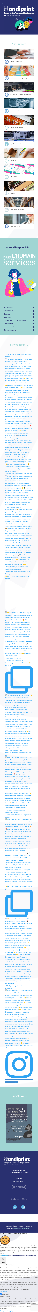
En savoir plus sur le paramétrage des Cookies (22, 1255)
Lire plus (19, 1136)
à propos (19, 1178)
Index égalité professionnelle (19, 1110)
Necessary (5, 1294)
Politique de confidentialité (21, 1228)
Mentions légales (19, 1181)
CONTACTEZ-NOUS (19, 1187)
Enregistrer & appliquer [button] (7, 1311)
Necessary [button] (3, 1291)
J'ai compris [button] (4, 1255)
